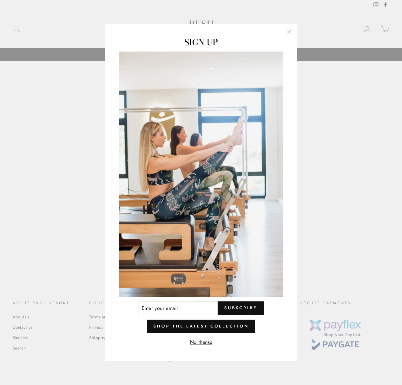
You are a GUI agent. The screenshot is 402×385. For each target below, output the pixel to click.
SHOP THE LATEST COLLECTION (200, 326)
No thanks (201, 342)
